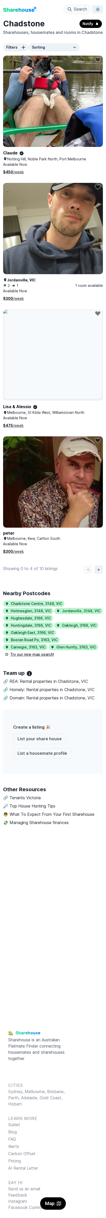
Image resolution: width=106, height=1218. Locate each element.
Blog (12, 1131)
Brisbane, (56, 1091)
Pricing (14, 1160)
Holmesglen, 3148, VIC (31, 611)
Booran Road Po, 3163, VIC (34, 640)
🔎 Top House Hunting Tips (29, 806)
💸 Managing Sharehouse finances (36, 822)
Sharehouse (19, 1039)
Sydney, (16, 1091)
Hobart (15, 1104)
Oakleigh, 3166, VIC (79, 625)
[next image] (94, 106)
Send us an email (24, 1188)
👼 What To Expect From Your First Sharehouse (48, 814)
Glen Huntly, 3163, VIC (76, 647)
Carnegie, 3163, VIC (28, 647)
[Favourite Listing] (98, 60)
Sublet (14, 1124)
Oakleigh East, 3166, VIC (32, 632)
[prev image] (12, 106)
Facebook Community (29, 1207)
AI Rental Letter (23, 1168)
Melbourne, (35, 1091)
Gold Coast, (51, 1097)
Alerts (13, 1146)
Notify (88, 23)
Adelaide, (30, 1097)
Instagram (17, 1201)
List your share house (39, 738)
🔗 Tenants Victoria (22, 797)
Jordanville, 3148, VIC (81, 611)
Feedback (17, 1195)
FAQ (12, 1139)
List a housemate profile (42, 753)
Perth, (14, 1097)
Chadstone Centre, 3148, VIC (36, 603)
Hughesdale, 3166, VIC (31, 618)
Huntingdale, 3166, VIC (31, 625)
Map (50, 1203)
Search (80, 9)
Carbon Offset (22, 1153)
